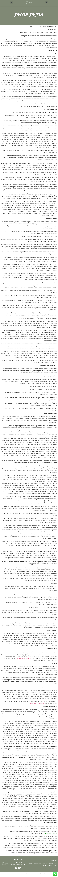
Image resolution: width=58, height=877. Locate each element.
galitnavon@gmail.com (24, 658)
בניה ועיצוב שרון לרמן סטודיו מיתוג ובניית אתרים (10, 874)
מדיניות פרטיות (25, 873)
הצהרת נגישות (33, 873)
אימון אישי (45, 864)
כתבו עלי (50, 865)
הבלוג (55, 865)
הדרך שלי (51, 864)
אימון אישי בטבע (37, 864)
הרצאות (30, 864)
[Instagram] (16, 868)
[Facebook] (19, 868)
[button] (46, 2)
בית (55, 864)
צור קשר (45, 865)
